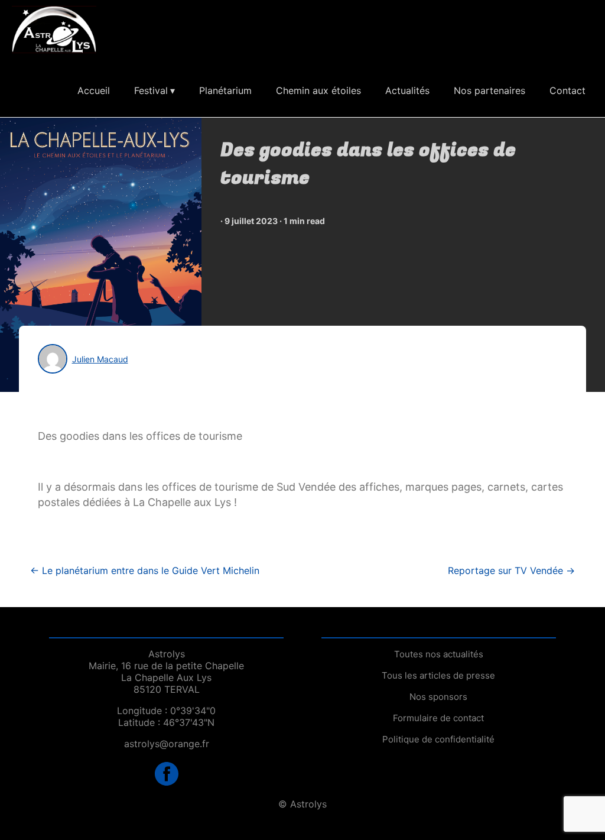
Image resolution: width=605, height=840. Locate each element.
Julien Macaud (100, 359)
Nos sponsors (438, 696)
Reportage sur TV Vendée (511, 570)
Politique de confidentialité (438, 739)
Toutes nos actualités (438, 654)
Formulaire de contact (438, 718)
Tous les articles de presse (438, 675)
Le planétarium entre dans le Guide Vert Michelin (144, 570)
